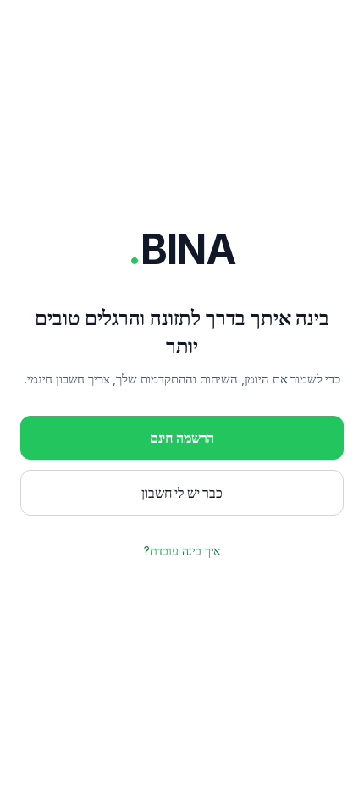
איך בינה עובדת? (182, 550)
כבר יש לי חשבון (182, 492)
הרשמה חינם (182, 437)
